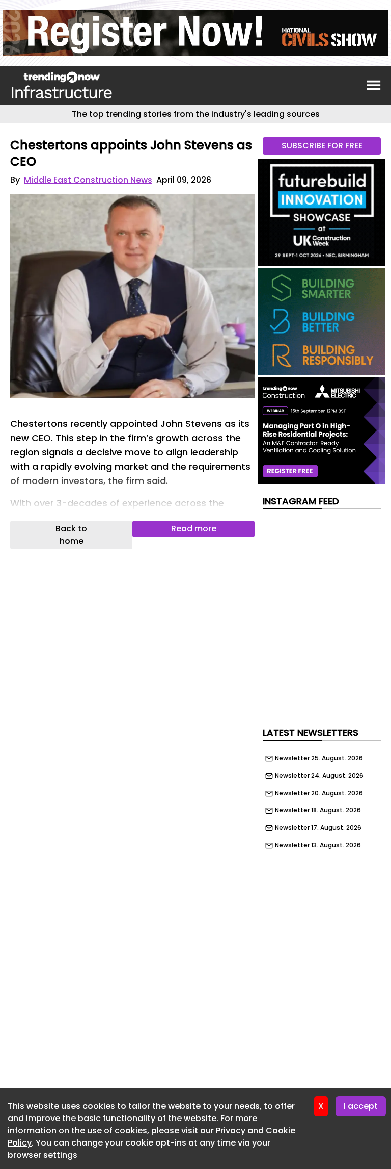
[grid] (322, 799)
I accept (361, 1106)
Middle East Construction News (88, 180)
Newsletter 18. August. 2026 (318, 810)
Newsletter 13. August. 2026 (318, 845)
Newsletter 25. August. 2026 (319, 758)
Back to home (71, 535)
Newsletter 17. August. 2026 (318, 828)
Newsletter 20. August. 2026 (319, 793)
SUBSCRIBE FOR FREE (322, 145)
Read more (193, 529)
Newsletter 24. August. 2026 (319, 776)
